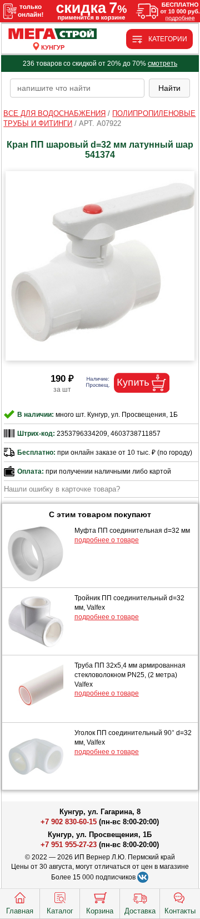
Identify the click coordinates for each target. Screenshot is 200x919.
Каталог (60, 911)
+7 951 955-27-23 (69, 844)
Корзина (99, 911)
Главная (19, 911)
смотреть (162, 63)
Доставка (140, 911)
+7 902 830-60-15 (69, 822)
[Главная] (53, 34)
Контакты (180, 911)
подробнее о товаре (106, 540)
